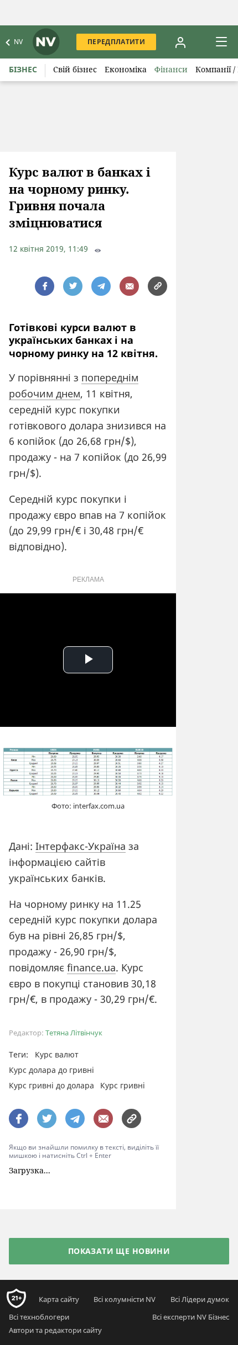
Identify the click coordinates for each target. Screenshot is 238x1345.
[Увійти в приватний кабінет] (180, 42)
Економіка (126, 69)
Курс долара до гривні (51, 1070)
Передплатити (116, 41)
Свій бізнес (75, 69)
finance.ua (91, 967)
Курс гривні (122, 1085)
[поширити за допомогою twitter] (72, 286)
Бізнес (23, 69)
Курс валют (57, 1054)
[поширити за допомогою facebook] (44, 286)
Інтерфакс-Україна (80, 846)
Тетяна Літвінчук (73, 1033)
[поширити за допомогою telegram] (101, 286)
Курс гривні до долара (51, 1085)
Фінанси (171, 69)
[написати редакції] (129, 286)
